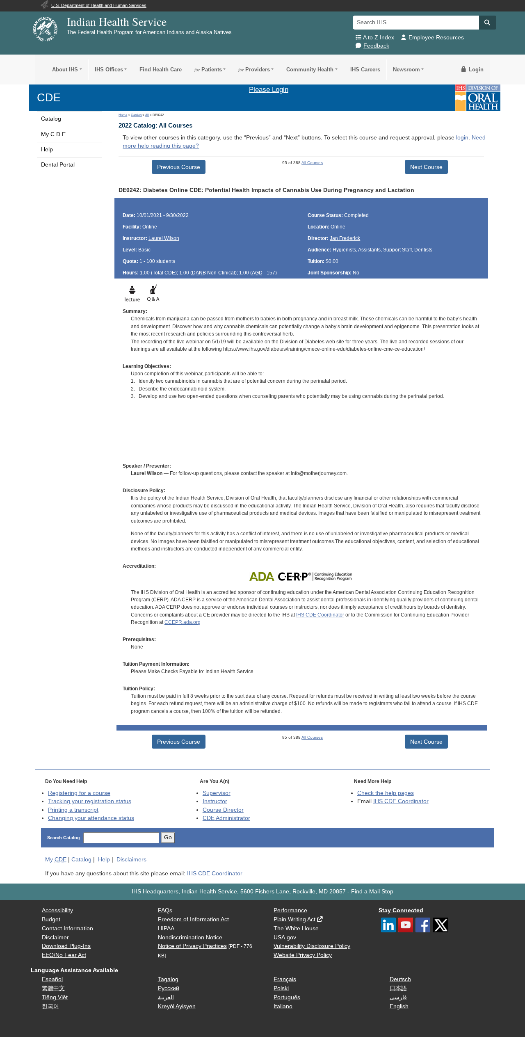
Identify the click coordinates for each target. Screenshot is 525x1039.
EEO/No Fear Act (64, 955)
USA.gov (285, 937)
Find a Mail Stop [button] (372, 891)
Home (123, 115)
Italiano (283, 1006)
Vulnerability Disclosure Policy (312, 946)
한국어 (50, 1006)
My (55, 859)
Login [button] (475, 69)
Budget (51, 919)
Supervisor (217, 793)
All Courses (312, 162)
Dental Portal (58, 165)
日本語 (398, 988)
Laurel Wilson (163, 238)
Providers (254, 69)
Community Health (309, 69)
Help (47, 149)
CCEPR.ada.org (182, 622)
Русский (168, 988)
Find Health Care (160, 69)
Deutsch (400, 979)
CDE (49, 97)
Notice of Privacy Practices (192, 946)
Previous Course (178, 167)
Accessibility (57, 910)
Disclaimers (131, 859)
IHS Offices (109, 69)
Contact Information (67, 928)
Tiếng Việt (55, 997)
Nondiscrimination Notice (190, 937)
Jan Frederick (345, 238)
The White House (296, 928)
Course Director (223, 810)
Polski (281, 988)
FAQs (165, 910)
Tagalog (168, 979)
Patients (208, 69)
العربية (166, 997)
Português (287, 997)
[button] (488, 22)
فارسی (398, 997)
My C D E (53, 134)
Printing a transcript (73, 810)
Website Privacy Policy (303, 955)
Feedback (376, 46)
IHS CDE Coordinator (320, 615)
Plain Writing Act (294, 919)
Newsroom (406, 69)
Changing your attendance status (91, 818)
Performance (290, 910)
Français (285, 979)
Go (168, 837)
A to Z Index (378, 37)
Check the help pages (385, 793)
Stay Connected (401, 910)
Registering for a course (79, 793)
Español (52, 979)
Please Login (268, 89)
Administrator (226, 818)
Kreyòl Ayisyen (177, 1006)
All (147, 115)
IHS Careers (365, 69)
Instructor (215, 801)
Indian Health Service (117, 21)
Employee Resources (436, 37)
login (462, 138)
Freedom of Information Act (193, 919)
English (399, 1006)
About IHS (65, 69)
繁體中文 (53, 988)
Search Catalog (63, 837)
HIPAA (166, 928)
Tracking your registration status (89, 801)
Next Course (426, 167)
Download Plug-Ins (66, 946)
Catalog (51, 119)
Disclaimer (55, 937)
